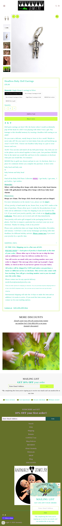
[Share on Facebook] (5, 123)
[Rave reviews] (4, 400)
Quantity (8, 105)
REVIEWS (31, 445)
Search (31, 423)
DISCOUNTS (31, 462)
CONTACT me (31, 438)
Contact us (8, 308)
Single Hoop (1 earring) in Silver (13, 93)
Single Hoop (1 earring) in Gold (33, 97)
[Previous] (13, 16)
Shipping (31, 431)
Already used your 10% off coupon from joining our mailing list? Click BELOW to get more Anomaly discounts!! (31, 323)
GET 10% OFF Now (20, 308)
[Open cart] (59, 6)
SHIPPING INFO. (11, 243)
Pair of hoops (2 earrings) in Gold (33, 93)
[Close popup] (58, 484)
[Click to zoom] (57, 16)
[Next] (17, 16)
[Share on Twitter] (8, 123)
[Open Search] (56, 6)
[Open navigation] (9, 6)
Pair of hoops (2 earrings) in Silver (14, 97)
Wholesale (31, 452)
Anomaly (19, 522)
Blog (31, 459)
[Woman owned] (47, 400)
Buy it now (31, 119)
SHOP (31, 455)
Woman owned (54, 400)
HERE (35, 178)
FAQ (47, 202)
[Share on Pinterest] (10, 123)
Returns (31, 434)
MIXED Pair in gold (10, 101)
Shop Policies (31, 441)
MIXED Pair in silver (49, 97)
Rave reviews (10, 400)
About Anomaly (31, 448)
